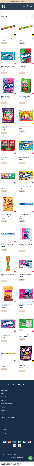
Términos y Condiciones (7, 417)
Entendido (29, 463)
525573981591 (5, 426)
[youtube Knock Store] (19, 384)
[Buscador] (21, 7)
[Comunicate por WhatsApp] (30, 458)
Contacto (4, 407)
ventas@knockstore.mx (7, 433)
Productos (4, 397)
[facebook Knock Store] (14, 384)
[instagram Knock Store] (9, 384)
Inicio (2, 12)
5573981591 (4, 429)
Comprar (4, 43)
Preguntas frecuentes (7, 403)
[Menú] (31, 7)
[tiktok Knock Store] (24, 384)
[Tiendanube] (17, 458)
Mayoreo (3, 400)
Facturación (4, 410)
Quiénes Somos (5, 414)
